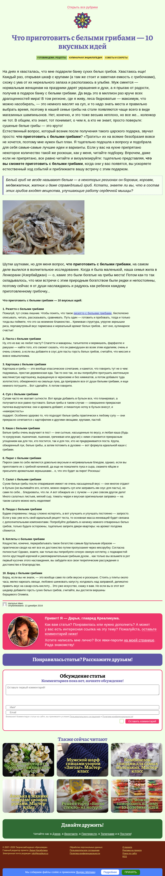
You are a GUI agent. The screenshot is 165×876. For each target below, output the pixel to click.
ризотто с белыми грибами (93, 313)
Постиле (125, 833)
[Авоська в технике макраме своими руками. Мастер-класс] (29, 801)
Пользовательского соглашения (85, 716)
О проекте (127, 847)
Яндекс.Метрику (85, 872)
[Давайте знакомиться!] (23, 631)
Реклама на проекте (132, 850)
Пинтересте (89, 833)
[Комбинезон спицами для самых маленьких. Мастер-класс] (137, 765)
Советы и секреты (116, 58)
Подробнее (110, 872)
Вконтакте (71, 833)
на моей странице (139, 640)
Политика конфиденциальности (85, 853)
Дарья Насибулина (38, 850)
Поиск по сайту (129, 853)
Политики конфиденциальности (117, 716)
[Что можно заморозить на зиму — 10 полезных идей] (136, 796)
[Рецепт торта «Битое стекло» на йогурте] (82, 796)
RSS (124, 856)
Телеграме (107, 833)
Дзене (56, 833)
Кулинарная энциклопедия (85, 58)
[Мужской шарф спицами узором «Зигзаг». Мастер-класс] (83, 765)
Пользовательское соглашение (85, 850)
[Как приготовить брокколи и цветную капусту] (28, 760)
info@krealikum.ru (40, 853)
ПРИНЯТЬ (131, 872)
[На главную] (82, 27)
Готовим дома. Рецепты (51, 58)
